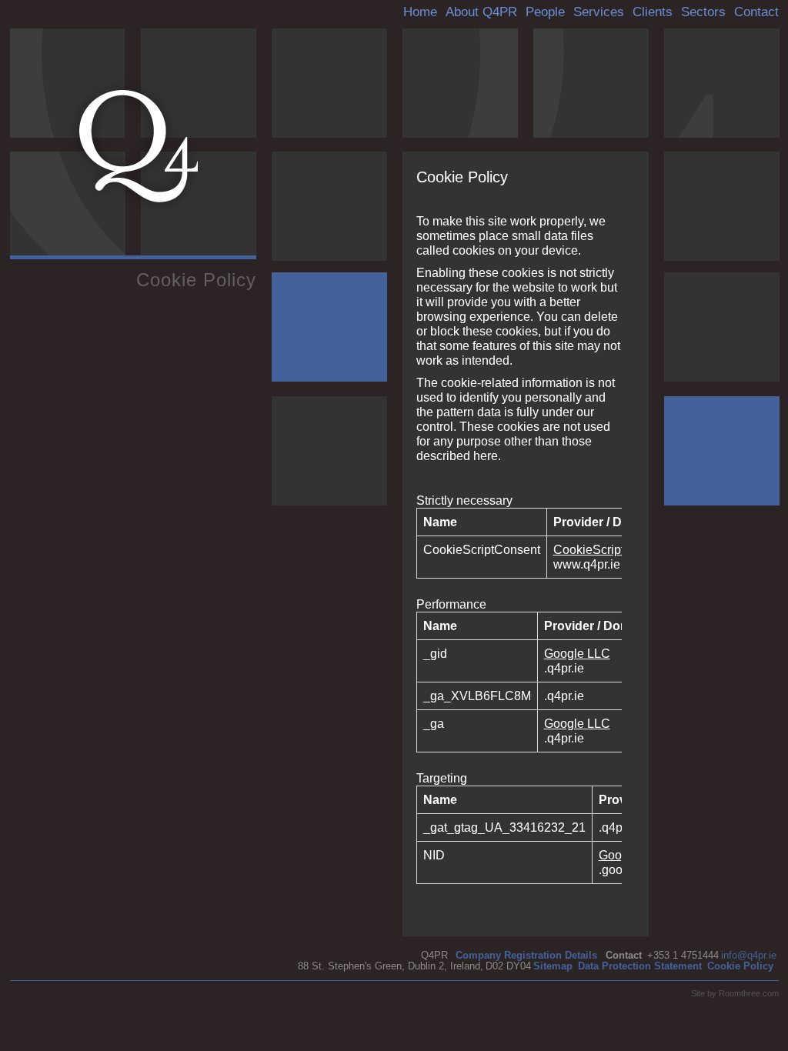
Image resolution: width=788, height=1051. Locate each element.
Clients (653, 12)
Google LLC (577, 653)
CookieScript (588, 549)
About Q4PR (481, 12)
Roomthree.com (749, 993)
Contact (756, 12)
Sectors (703, 12)
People (545, 12)
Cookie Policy (740, 966)
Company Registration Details (526, 955)
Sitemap (553, 966)
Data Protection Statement (640, 966)
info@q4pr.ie (748, 955)
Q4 (138, 146)
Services (598, 12)
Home (420, 12)
